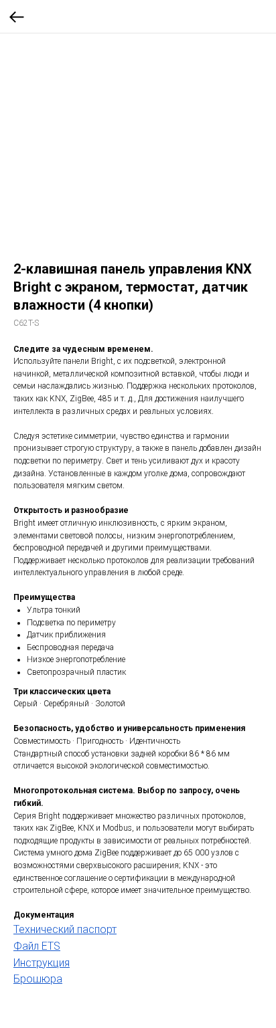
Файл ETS (36, 946)
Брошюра (37, 978)
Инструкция (41, 962)
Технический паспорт (65, 929)
